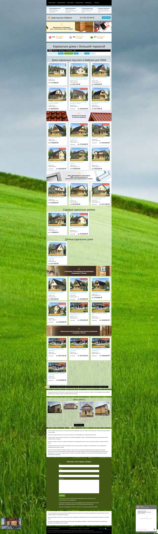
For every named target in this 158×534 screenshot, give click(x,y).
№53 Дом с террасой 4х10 (54, 77)
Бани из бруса (70, 2)
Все (75, 50)
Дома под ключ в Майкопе (61, 18)
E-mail (60, 473)
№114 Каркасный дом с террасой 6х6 (57, 316)
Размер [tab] (56, 50)
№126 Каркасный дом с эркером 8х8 (100, 292)
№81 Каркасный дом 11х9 (54, 137)
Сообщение (61, 478)
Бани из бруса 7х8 (96, 386)
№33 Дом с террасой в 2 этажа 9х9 (56, 197)
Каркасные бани (79, 2)
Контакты (96, 2)
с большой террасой (68, 53)
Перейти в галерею (79, 425)
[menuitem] (52, 3)
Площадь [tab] (69, 50)
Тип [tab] (51, 50)
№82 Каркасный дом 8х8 (97, 137)
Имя (60, 464)
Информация (88, 2)
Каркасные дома (61, 2)
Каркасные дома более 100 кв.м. (85, 386)
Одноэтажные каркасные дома (72, 386)
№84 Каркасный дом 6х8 (54, 227)
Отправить (62, 495)
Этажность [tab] (62, 50)
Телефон (60, 468)
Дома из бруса (52, 2)
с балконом (61, 53)
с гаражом (87, 53)
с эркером (76, 53)
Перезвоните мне (106, 17)
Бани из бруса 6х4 (104, 386)
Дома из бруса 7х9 (53, 386)
